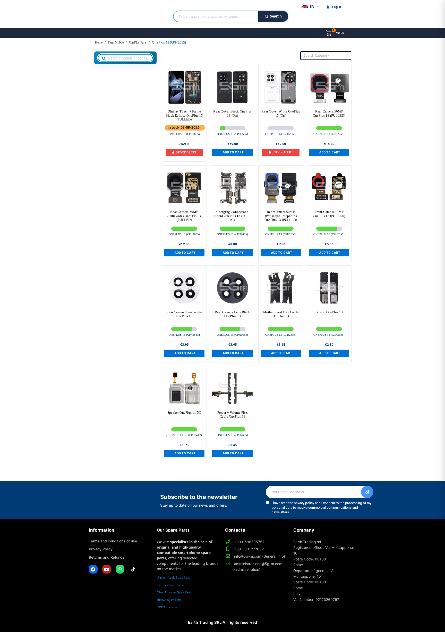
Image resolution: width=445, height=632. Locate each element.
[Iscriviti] (367, 492)
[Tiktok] (133, 569)
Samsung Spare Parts (170, 585)
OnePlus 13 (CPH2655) (184, 134)
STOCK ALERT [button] (186, 152)
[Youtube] (106, 569)
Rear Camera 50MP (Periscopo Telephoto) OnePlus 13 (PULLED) (280, 216)
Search (276, 16)
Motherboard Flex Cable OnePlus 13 (280, 314)
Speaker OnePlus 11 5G (184, 412)
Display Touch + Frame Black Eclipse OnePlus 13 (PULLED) (184, 115)
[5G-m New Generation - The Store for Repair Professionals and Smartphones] (115, 14)
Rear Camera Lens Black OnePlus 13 (232, 314)
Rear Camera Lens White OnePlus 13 (184, 314)
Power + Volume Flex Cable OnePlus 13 (232, 415)
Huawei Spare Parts (169, 600)
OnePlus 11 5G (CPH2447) (184, 435)
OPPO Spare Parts (168, 607)
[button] (232, 152)
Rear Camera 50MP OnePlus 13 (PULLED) (329, 113)
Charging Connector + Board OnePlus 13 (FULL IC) (232, 216)
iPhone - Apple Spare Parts (173, 577)
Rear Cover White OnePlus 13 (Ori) (280, 113)
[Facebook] (93, 569)
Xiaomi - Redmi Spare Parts (174, 592)
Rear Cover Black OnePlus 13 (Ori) (232, 113)
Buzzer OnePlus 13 (329, 312)
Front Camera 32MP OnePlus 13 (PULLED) (329, 214)
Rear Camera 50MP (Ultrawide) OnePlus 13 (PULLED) (184, 216)
